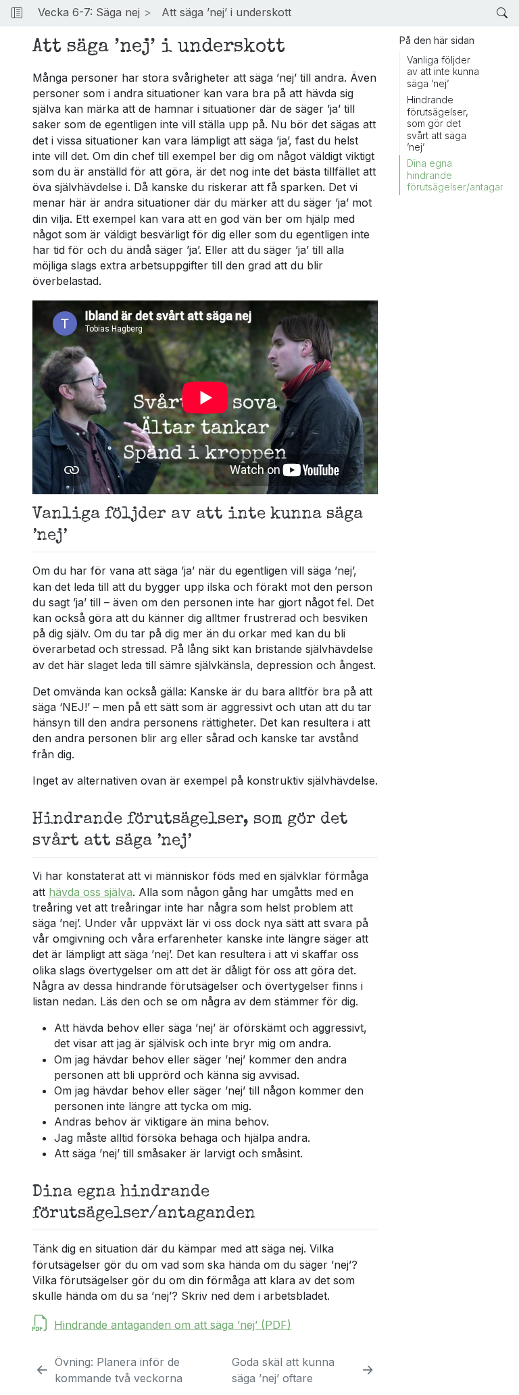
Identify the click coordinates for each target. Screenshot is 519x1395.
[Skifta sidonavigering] (17, 13)
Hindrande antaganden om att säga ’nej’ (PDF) (172, 1325)
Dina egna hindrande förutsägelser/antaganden (455, 174)
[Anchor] (75, 532)
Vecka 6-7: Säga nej (89, 12)
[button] (394, 13)
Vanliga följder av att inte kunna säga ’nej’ (443, 71)
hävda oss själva (90, 892)
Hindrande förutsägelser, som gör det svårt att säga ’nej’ (437, 123)
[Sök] (491, 13)
